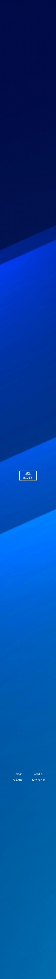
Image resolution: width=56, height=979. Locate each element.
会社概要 (38, 774)
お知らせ (17, 774)
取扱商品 (17, 780)
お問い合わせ (38, 780)
